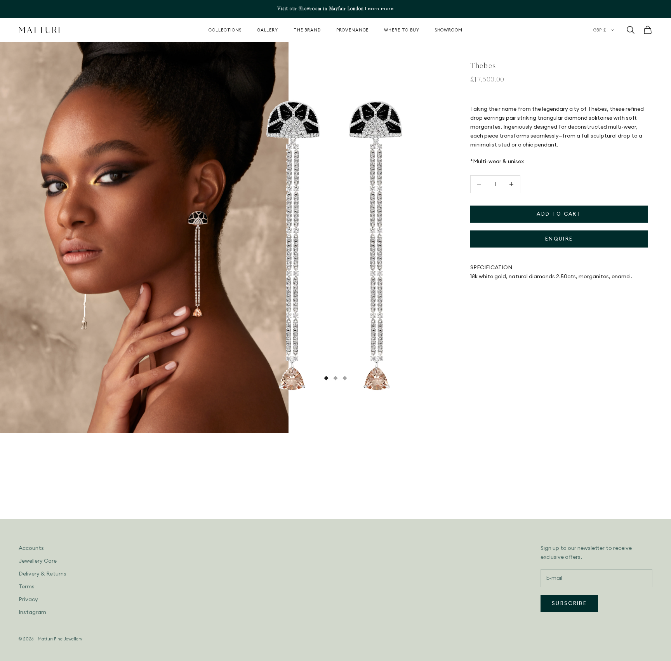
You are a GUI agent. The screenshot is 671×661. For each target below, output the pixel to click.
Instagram (32, 612)
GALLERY (267, 30)
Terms (27, 586)
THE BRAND (307, 30)
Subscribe (569, 603)
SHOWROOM (448, 30)
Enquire (559, 238)
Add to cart (559, 214)
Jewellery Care (38, 560)
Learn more (379, 8)
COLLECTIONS (225, 30)
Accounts (31, 547)
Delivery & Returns (42, 573)
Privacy (28, 599)
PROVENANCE (352, 30)
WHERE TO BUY (401, 30)
